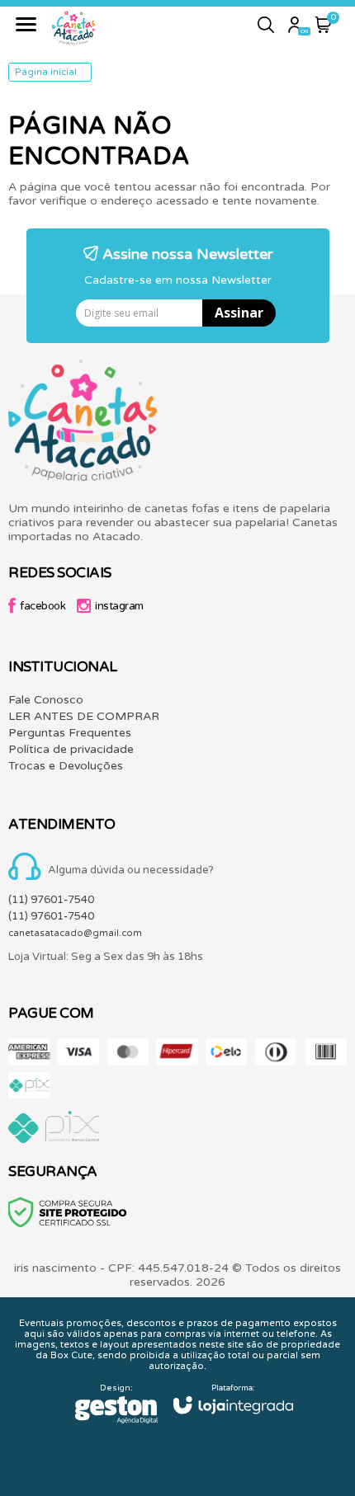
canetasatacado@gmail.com (75, 933)
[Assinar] (239, 313)
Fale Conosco (45, 700)
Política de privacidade (71, 749)
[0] (323, 29)
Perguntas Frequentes (69, 733)
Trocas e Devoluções (65, 766)
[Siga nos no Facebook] (40, 608)
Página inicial (46, 72)
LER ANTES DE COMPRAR (83, 716)
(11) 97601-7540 (51, 899)
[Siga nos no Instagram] (114, 608)
